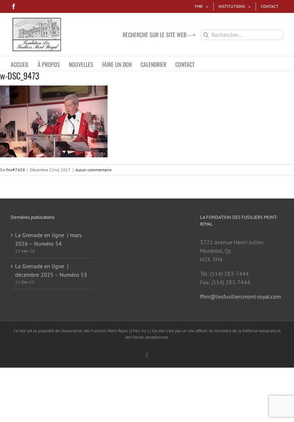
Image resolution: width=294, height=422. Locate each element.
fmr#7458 (15, 169)
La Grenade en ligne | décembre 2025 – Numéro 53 (51, 270)
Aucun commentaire (93, 169)
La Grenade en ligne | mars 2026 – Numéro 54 (48, 239)
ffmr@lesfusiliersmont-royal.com (240, 296)
